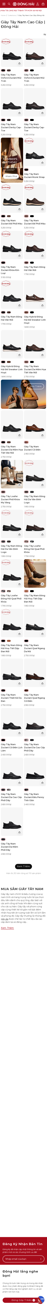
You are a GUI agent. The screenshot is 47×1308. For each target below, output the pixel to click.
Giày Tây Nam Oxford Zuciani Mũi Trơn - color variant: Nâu (9, 70)
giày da (4, 919)
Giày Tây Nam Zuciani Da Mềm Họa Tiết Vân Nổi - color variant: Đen (32, 362)
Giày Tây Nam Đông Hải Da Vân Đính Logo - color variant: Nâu (26, 492)
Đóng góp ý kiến (22, 1300)
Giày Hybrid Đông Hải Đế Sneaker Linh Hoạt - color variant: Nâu (26, 312)
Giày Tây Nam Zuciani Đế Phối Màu (11, 222)
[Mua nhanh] (19, 63)
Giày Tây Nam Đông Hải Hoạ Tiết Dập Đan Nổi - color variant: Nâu (26, 591)
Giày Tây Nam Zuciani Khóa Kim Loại (10, 270)
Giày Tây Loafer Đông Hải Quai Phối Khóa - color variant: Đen (32, 541)
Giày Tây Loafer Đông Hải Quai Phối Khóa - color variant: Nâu (26, 541)
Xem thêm (7, 928)
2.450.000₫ (6, 755)
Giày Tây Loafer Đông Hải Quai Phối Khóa (34, 549)
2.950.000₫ (29, 454)
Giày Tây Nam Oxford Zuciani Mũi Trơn (11, 78)
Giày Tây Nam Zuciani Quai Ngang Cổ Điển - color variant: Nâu (26, 690)
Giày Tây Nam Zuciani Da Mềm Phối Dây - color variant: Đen (3, 839)
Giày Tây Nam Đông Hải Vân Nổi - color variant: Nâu (26, 262)
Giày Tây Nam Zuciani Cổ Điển (32, 448)
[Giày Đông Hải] (23, 4)
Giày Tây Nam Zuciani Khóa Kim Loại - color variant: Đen (3, 262)
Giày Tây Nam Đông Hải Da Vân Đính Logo (34, 499)
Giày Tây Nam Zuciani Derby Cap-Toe (11, 127)
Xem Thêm (36, 386)
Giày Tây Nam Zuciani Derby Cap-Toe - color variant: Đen (3, 120)
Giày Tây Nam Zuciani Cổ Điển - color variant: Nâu (26, 442)
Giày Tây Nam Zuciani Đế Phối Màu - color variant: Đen (3, 216)
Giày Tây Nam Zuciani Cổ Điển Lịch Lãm (11, 747)
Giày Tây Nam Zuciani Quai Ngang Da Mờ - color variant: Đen (26, 640)
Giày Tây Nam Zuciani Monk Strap (34, 175)
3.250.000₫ (6, 85)
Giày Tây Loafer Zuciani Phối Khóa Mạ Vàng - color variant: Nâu (3, 492)
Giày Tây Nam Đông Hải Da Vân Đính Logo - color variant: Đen (32, 492)
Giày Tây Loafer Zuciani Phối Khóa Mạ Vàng (10, 499)
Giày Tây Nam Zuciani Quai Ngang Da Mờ (34, 648)
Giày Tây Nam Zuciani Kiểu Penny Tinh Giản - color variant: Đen (26, 789)
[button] (9, 4)
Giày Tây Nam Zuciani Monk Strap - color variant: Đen (26, 169)
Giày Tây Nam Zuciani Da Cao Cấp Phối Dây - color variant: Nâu (26, 740)
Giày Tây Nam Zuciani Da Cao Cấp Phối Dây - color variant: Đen (32, 740)
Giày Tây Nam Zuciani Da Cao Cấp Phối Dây (34, 747)
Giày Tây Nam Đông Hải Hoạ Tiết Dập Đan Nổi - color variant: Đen (32, 591)
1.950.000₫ (29, 506)
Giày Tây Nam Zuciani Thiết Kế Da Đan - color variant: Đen (3, 690)
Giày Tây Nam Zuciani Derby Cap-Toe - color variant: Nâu (9, 120)
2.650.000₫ (29, 755)
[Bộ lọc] (42, 34)
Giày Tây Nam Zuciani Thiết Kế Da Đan (11, 698)
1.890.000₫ (29, 327)
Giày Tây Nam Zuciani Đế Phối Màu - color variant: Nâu (9, 216)
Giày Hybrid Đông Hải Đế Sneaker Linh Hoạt (35, 320)
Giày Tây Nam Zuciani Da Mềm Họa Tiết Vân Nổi (35, 369)
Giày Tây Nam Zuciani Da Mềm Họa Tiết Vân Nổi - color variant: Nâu (26, 362)
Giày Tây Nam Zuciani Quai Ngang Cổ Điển (34, 698)
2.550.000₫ (29, 705)
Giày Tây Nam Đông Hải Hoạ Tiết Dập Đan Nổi (34, 598)
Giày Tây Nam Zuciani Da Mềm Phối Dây (9, 847)
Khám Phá (11, 176)
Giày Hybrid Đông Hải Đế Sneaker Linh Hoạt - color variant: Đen (32, 312)
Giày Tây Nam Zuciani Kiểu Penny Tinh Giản (34, 797)
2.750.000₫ (29, 376)
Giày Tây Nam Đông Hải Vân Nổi (34, 268)
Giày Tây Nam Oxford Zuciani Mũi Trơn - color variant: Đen (3, 70)
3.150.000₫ (6, 277)
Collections (12, 15)
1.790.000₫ (29, 274)
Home (3, 15)
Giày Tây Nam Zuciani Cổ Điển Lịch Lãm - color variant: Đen (3, 740)
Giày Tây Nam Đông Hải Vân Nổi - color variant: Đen (32, 262)
